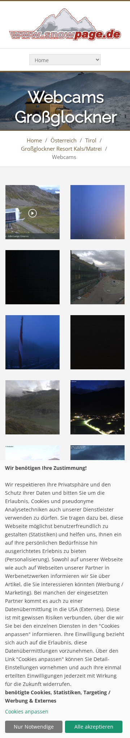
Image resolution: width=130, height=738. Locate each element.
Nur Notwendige (34, 726)
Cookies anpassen (26, 711)
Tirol (90, 140)
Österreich (64, 140)
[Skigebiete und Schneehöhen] (65, 24)
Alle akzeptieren (93, 726)
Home (34, 140)
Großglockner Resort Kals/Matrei (61, 148)
